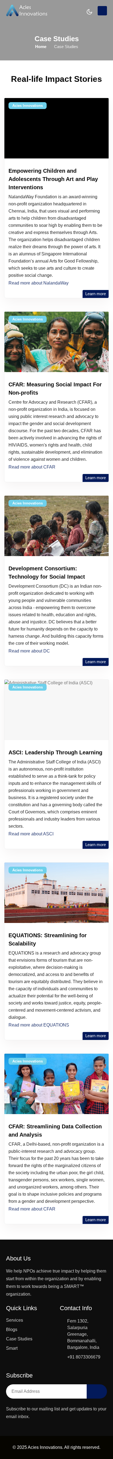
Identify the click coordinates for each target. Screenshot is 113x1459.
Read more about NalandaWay (39, 283)
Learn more (95, 293)
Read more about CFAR (32, 467)
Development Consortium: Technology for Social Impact (47, 572)
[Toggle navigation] (102, 10)
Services (14, 1320)
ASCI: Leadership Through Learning (55, 752)
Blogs (11, 1329)
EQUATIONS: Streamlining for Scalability (48, 939)
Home (40, 46)
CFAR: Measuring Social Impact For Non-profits (55, 388)
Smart (12, 1348)
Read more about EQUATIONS (39, 1025)
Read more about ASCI (31, 834)
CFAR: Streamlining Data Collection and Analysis (55, 1130)
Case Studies (19, 1339)
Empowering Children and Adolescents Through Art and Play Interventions (53, 179)
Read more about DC (29, 651)
